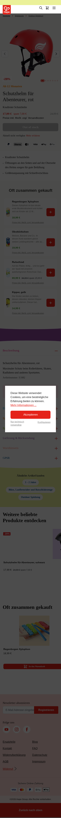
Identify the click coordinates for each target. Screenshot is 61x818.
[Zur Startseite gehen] (7, 9)
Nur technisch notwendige (17, 423)
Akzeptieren (30, 414)
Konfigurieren (44, 422)
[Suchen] (41, 8)
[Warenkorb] (47, 8)
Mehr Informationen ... (23, 405)
